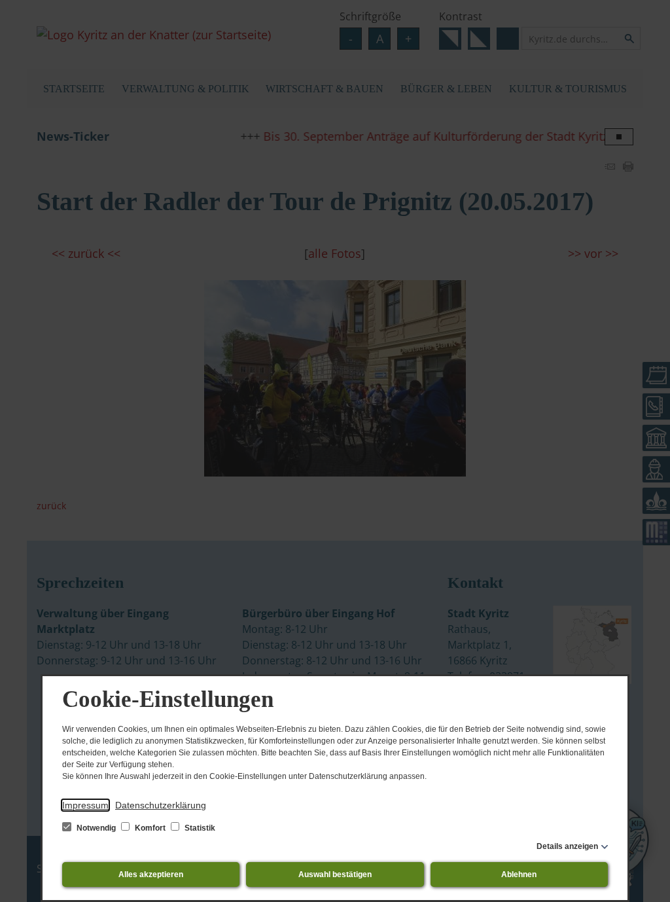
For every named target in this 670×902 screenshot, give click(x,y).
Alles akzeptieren (150, 874)
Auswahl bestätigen (335, 874)
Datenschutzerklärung (160, 805)
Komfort (150, 828)
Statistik (199, 828)
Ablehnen (519, 874)
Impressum (85, 805)
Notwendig (96, 828)
